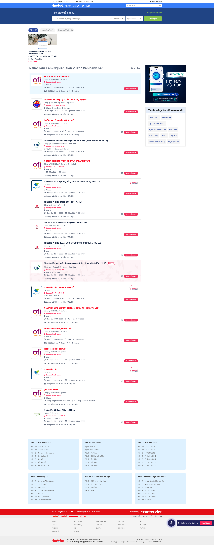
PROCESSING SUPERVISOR (56, 76)
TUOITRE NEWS (77, 1)
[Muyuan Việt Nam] (36, 414)
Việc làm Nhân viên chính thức (95, 481)
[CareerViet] (152, 512)
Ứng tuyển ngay (131, 88)
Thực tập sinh (173, 142)
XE (75, 528)
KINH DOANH (78, 521)
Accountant (166, 118)
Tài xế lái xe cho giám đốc (56, 349)
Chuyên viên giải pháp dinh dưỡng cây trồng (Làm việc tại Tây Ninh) (75, 263)
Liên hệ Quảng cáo (117, 542)
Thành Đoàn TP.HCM (155, 539)
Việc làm (76, 6)
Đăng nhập (158, 12)
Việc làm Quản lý (37, 493)
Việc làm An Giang (91, 453)
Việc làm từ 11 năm (144, 500)
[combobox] (79, 18)
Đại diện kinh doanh (157, 124)
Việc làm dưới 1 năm (145, 487)
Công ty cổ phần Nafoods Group (56, 205)
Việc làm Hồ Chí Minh (92, 450)
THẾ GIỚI (55, 528)
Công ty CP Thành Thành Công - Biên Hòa (60, 143)
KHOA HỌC (121, 525)
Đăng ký (150, 12)
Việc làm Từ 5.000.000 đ (146, 450)
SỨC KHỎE (121, 528)
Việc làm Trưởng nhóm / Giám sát (43, 490)
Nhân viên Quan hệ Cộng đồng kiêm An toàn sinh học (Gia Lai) (72, 181)
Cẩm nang (86, 6)
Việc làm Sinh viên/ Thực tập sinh (43, 481)
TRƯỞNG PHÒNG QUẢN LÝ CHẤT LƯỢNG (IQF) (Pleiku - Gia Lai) (73, 243)
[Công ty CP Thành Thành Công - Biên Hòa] (36, 144)
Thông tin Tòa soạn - (142, 539)
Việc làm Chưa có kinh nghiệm (149, 484)
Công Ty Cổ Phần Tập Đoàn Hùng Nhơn (59, 103)
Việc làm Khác (90, 490)
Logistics (173, 136)
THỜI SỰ (54, 525)
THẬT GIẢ (142, 528)
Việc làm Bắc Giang (91, 465)
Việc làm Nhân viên (38, 487)
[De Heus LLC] (36, 185)
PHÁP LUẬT (56, 531)
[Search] (160, 5)
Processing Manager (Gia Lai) (57, 328)
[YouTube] (161, 516)
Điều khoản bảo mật (130, 542)
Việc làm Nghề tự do (92, 487)
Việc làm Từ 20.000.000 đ (147, 462)
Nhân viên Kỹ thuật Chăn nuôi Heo (59, 410)
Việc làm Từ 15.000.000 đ (147, 459)
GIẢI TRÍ (98, 528)
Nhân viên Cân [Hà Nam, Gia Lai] (59, 287)
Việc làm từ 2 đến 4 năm (146, 490)
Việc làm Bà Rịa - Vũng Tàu (94, 456)
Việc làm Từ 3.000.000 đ (146, 447)
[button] (122, 88)
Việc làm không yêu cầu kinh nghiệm (151, 481)
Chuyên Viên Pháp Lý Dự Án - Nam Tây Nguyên (65, 99)
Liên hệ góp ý (142, 542)
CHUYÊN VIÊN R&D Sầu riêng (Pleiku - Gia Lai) (65, 222)
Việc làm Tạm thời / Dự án (94, 484)
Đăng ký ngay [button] (206, 523)
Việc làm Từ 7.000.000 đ (146, 453)
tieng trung (153, 136)
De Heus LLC (49, 184)
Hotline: (154, 542)
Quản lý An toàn (51, 389)
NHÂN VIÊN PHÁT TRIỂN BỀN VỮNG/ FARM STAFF (67, 161)
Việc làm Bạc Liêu (91, 459)
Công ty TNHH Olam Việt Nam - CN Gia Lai (60, 164)
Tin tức (68, 6)
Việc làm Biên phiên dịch (40, 465)
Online (164, 136)
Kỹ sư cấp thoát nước (157, 130)
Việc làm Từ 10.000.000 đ (147, 456)
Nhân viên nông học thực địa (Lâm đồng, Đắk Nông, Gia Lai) (71, 308)
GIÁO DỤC (143, 521)
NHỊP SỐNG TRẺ (101, 521)
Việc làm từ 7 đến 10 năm (146, 497)
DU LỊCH (76, 531)
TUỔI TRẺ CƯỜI (88, 1)
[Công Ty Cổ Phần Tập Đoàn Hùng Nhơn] (36, 104)
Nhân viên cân (50, 369)
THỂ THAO (121, 521)
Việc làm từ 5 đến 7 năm (146, 493)
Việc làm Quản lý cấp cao (40, 497)
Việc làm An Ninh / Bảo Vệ (40, 447)
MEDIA (54, 521)
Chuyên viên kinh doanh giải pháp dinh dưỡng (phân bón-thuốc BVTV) (76, 140)
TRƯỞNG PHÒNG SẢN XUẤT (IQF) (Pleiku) (63, 202)
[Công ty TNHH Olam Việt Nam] (36, 80)
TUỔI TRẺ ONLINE (57, 1)
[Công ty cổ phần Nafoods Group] (36, 206)
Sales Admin (153, 118)
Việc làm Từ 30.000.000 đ (147, 465)
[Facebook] (151, 516)
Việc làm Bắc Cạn (91, 462)
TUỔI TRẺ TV (67, 1)
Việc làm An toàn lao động (40, 450)
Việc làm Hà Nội (90, 447)
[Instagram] (155, 516)
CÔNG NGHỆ (78, 525)
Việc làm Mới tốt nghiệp (39, 484)
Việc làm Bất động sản (39, 462)
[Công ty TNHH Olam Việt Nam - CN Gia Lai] (36, 165)
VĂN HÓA (99, 525)
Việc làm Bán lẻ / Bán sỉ (39, 456)
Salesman (173, 130)
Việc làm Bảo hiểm (37, 459)
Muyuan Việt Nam (51, 413)
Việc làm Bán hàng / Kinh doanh (42, 453)
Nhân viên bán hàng (157, 142)
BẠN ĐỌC (143, 525)
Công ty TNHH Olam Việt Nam (55, 79)
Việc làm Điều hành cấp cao (41, 500)
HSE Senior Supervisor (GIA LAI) (59, 120)
